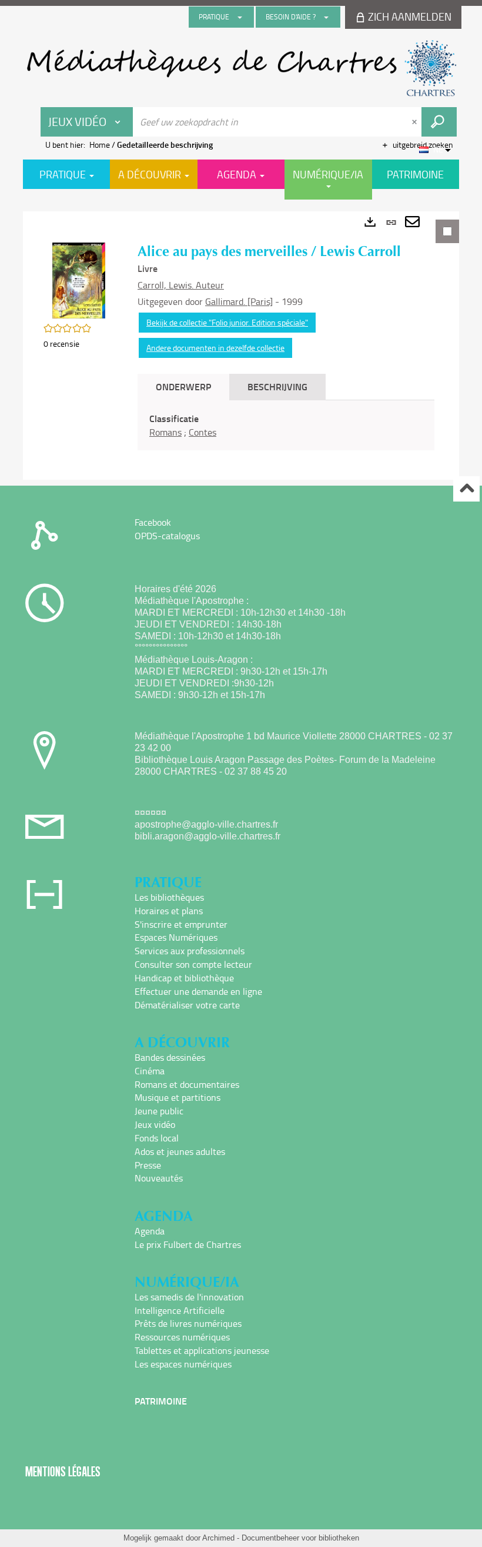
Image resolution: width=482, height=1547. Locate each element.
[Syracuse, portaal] (241, 68)
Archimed (218, 1537)
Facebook (153, 522)
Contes (202, 432)
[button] (78, 279)
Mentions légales (63, 1471)
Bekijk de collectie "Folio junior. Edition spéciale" (227, 322)
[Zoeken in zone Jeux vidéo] (439, 122)
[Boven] (466, 489)
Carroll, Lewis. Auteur (181, 284)
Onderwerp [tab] (183, 386)
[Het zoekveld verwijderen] (415, 122)
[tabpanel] (241, 345)
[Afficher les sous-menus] (239, 17)
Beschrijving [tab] (277, 386)
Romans (165, 432)
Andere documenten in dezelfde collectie (215, 347)
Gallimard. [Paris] (239, 301)
